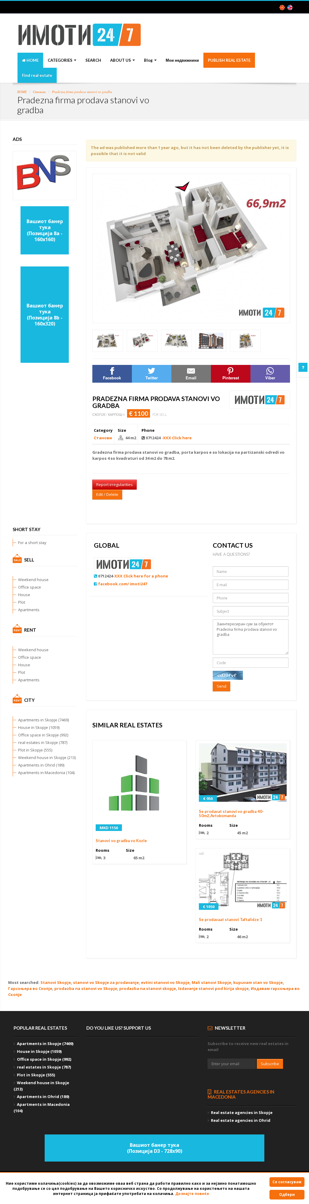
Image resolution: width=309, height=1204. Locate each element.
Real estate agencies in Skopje (241, 1112)
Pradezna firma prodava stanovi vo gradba (82, 91)
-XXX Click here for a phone (140, 576)
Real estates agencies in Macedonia (241, 1094)
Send (221, 686)
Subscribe (270, 1063)
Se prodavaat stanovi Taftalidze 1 (230, 919)
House (24, 594)
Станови (39, 91)
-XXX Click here (176, 437)
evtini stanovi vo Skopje (165, 982)
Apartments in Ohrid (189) (41, 765)
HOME (32, 60)
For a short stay (32, 542)
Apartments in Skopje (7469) (43, 720)
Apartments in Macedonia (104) (46, 772)
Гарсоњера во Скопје (30, 988)
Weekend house (33, 579)
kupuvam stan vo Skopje (258, 982)
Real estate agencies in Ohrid (240, 1120)
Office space (29, 587)
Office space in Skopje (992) (43, 735)
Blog (149, 60)
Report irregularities (114, 484)
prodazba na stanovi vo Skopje (85, 988)
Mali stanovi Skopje (211, 982)
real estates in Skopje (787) (42, 742)
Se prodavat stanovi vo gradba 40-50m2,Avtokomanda (231, 813)
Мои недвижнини (182, 60)
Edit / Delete (107, 494)
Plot (21, 602)
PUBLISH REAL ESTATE (229, 60)
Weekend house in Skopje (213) (47, 757)
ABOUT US (121, 60)
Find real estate (37, 75)
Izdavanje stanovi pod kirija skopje (213, 988)
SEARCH (93, 60)
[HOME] (80, 39)
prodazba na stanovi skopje (147, 988)
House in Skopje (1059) (38, 727)
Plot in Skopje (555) (35, 750)
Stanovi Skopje (55, 982)
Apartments (29, 609)
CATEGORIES (60, 60)
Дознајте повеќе (192, 1193)
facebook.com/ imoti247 (122, 583)
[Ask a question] (302, 367)
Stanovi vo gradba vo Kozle (121, 840)
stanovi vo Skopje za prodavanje (106, 982)
